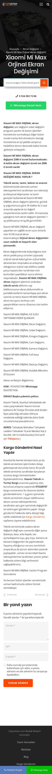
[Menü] (41, 4)
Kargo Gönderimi (35, 516)
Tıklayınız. (14, 438)
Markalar (26, 749)
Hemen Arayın (14, 770)
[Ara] (48, 4)
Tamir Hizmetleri (26, 742)
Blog (26, 756)
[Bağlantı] (9, 4)
